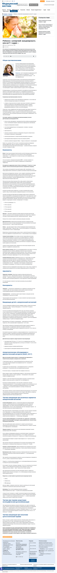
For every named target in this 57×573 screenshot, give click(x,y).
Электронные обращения (21, 544)
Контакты (18, 542)
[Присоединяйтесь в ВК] (4, 1)
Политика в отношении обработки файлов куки (9, 565)
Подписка (42, 1)
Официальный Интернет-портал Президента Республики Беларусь (46, 543)
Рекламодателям (19, 548)
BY (14, 1)
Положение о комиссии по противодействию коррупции (21, 553)
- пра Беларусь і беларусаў (45, 554)
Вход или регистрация (49, 4)
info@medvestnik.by (33, 551)
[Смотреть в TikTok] (10, 1)
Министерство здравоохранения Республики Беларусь (45, 546)
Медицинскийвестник (10, 4)
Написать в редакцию (33, 560)
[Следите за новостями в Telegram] (8, 1)
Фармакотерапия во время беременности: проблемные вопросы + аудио (45, 33)
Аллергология (9, 536)
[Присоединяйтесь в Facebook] (5, 1)
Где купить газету (19, 549)
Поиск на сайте (34, 4)
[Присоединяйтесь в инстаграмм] (2, 1)
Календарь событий (50, 1)
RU (12, 1)
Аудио (4, 536)
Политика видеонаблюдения (26, 564)
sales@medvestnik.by (33, 557)
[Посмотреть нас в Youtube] (7, 1)
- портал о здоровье (46, 548)
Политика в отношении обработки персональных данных (43, 565)
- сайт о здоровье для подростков (46, 551)
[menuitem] (9, 9)
